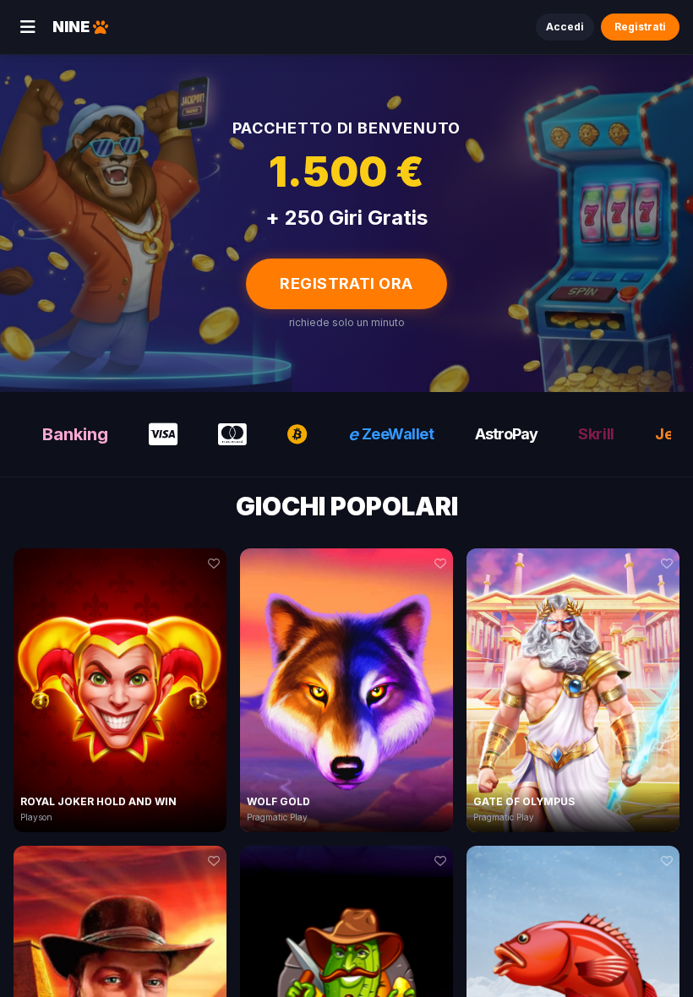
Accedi (565, 26)
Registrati (640, 26)
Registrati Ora (346, 283)
